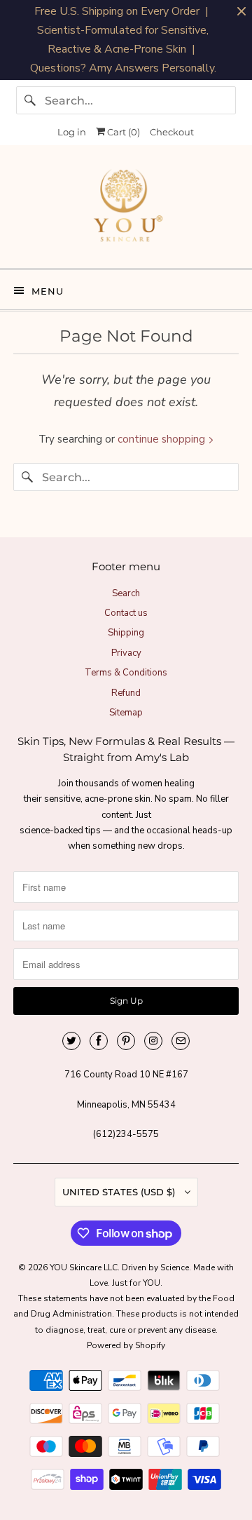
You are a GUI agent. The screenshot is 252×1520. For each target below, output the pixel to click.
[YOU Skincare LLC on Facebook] (99, 1041)
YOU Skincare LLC (84, 1267)
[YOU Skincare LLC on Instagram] (153, 1041)
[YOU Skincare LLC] (126, 211)
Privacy (126, 653)
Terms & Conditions (126, 672)
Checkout (172, 131)
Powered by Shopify (126, 1345)
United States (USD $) (120, 1191)
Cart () (122, 131)
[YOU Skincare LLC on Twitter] (71, 1041)
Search (126, 593)
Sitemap (126, 712)
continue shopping (163, 439)
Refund (126, 693)
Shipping (126, 632)
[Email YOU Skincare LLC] (181, 1041)
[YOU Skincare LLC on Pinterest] (126, 1041)
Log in (71, 131)
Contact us (126, 613)
